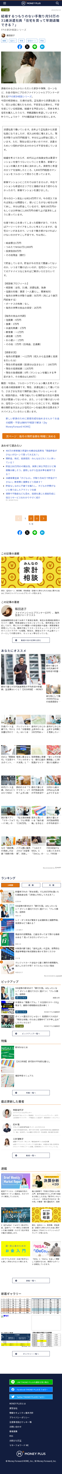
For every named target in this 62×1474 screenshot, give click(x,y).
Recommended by (49, 868)
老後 (21, 40)
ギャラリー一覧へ (31, 1354)
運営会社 (13, 1408)
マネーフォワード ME (19, 1445)
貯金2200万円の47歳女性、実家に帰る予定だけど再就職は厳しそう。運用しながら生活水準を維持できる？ (31, 470)
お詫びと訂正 (15, 1440)
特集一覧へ (31, 1092)
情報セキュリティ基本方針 (21, 1412)
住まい (12, 40)
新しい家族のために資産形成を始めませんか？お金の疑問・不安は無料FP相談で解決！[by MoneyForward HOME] (32, 422)
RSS (11, 1435)
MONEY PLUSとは (17, 1403)
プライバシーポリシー (19, 1417)
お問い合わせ (15, 1426)
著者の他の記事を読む (31, 640)
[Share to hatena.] (42, 46)
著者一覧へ (31, 1155)
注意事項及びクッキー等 (20, 1422)
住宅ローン (32, 40)
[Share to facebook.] (19, 46)
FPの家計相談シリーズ (20, 96)
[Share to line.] (34, 46)
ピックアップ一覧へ (31, 1033)
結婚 (4, 40)
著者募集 (13, 1431)
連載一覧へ (31, 1280)
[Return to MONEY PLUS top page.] (31, 3)
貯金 (42, 40)
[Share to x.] (27, 46)
